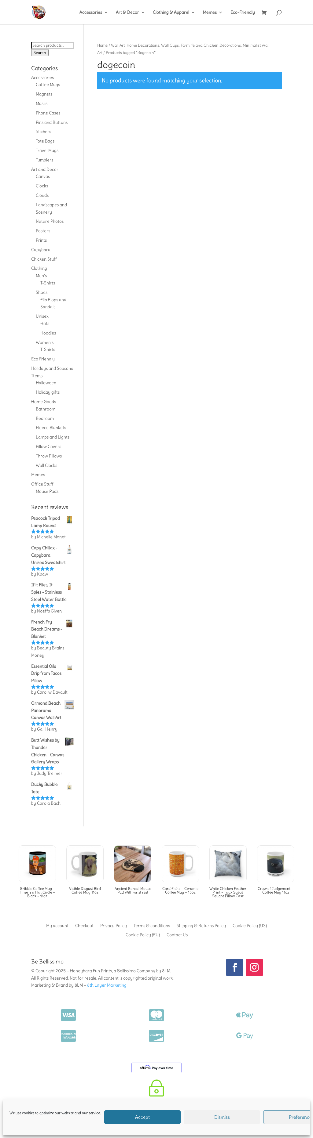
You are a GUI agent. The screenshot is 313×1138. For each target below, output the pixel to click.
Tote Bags (45, 141)
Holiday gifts (48, 392)
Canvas (43, 176)
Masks (41, 103)
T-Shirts (47, 283)
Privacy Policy (113, 925)
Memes (210, 12)
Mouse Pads (47, 491)
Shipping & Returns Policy (201, 925)
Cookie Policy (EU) (143, 934)
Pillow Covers (48, 446)
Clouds (42, 195)
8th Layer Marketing (107, 985)
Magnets (44, 94)
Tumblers (44, 160)
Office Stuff (42, 484)
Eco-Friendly (242, 12)
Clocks (42, 186)
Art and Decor (44, 169)
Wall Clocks (46, 465)
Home (102, 45)
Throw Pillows (49, 456)
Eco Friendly (43, 359)
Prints (41, 240)
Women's (44, 342)
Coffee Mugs (48, 84)
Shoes (41, 292)
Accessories (90, 12)
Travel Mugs (47, 150)
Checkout (84, 925)
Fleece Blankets (51, 427)
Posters (43, 230)
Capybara (40, 249)
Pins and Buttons (52, 122)
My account (57, 925)
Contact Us (177, 934)
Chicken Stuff (44, 259)
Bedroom (45, 418)
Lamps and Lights (52, 437)
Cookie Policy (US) (250, 925)
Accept (142, 1117)
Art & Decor (127, 12)
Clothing (39, 268)
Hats (44, 323)
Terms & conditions (152, 925)
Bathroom (45, 409)
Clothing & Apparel (171, 12)
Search (40, 52)
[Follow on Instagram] (254, 967)
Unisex (42, 316)
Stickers (43, 131)
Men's (41, 275)
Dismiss (222, 1117)
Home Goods (43, 401)
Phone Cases (48, 113)
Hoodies (48, 333)
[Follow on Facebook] (234, 967)
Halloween (46, 382)
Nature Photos (50, 221)
